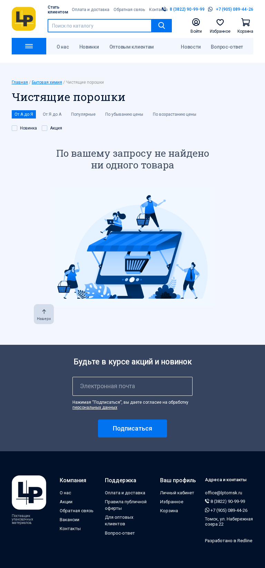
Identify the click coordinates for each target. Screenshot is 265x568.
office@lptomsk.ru (223, 492)
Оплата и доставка (90, 9)
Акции (66, 501)
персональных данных (94, 407)
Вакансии (69, 519)
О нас (63, 46)
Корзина (169, 510)
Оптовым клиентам (131, 46)
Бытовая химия (47, 82)
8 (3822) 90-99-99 (227, 501)
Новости (190, 46)
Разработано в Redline (228, 540)
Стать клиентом (58, 9)
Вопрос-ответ (227, 46)
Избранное (171, 501)
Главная (20, 82)
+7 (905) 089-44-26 (228, 510)
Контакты (158, 9)
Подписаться (132, 428)
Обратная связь (129, 9)
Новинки (89, 46)
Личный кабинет (177, 492)
